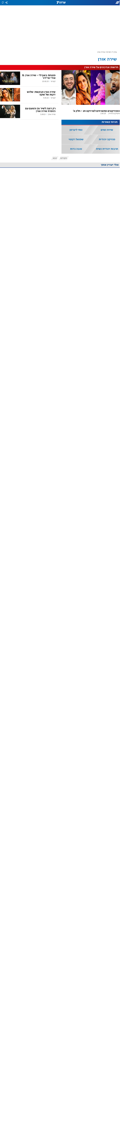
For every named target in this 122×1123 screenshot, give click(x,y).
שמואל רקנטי (76, 139)
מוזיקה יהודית (107, 139)
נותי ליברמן (75, 130)
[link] (90, 95)
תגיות (108, 52)
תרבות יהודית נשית (107, 149)
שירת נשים (107, 130)
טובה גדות (76, 149)
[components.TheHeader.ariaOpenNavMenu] (102, 2)
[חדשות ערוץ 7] (61, 2)
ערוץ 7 (114, 52)
